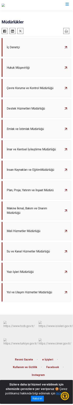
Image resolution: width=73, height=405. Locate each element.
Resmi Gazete (24, 359)
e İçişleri (47, 359)
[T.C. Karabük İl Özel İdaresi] (19, 5)
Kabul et (37, 398)
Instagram (38, 375)
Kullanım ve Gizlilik (25, 367)
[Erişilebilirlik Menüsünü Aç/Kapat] (65, 396)
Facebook (52, 367)
